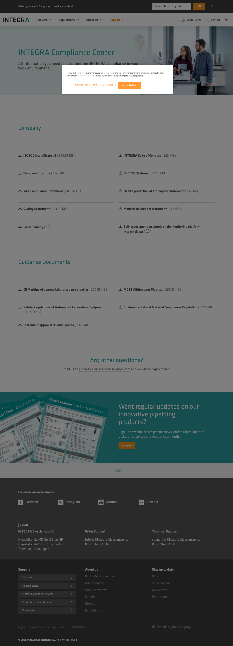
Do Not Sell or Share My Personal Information (95, 85)
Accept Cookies (129, 85)
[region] (117, 79)
